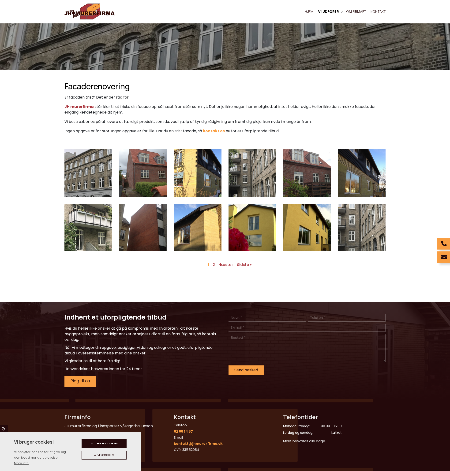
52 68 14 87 (183, 431)
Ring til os (80, 381)
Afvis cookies (104, 455)
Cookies (4, 428)
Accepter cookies (104, 443)
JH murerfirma (79, 106)
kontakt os (214, 131)
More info (21, 463)
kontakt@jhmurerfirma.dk (198, 443)
